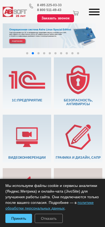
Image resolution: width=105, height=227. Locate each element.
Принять (18, 218)
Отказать (49, 218)
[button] (27, 53)
